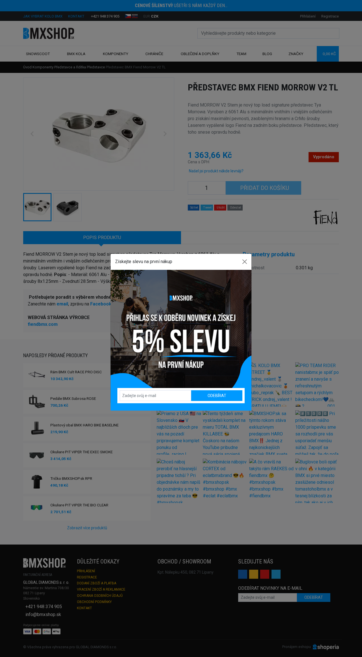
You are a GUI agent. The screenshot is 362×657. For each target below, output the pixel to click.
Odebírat (217, 395)
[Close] (244, 261)
